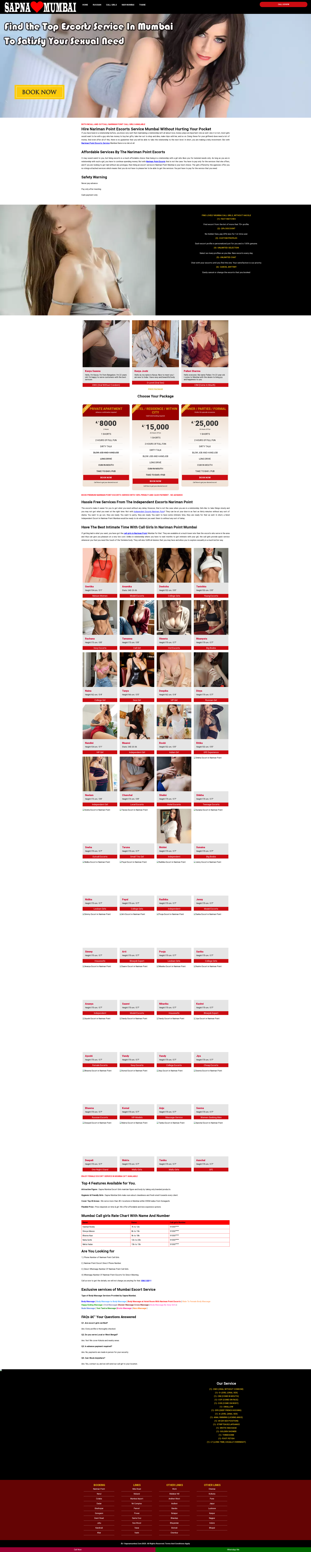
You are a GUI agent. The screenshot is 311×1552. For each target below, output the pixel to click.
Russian (97, 5)
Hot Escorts (174, 648)
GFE (211, 1169)
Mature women (100, 596)
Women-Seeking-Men (211, 1117)
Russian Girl (211, 700)
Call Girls (111, 5)
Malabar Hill (174, 1494)
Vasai (136, 1528)
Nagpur (212, 1518)
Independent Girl (137, 752)
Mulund (137, 1494)
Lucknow (212, 1508)
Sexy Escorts (100, 648)
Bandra (174, 1508)
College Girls (174, 596)
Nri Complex (137, 1503)
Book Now (106, 477)
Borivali (174, 1528)
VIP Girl (174, 700)
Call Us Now (283, 4)
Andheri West (174, 1499)
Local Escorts (137, 804)
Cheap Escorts (211, 1065)
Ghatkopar (99, 1508)
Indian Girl (174, 752)
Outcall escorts (100, 856)
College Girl (100, 700)
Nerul (99, 1494)
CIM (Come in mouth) (204, 385)
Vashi (136, 1533)
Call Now (78, 1549)
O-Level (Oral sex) (155, 382)
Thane (142, 5)
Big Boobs (211, 648)
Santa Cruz (136, 1518)
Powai (136, 1513)
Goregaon (99, 1513)
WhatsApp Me (233, 1549)
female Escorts (100, 1065)
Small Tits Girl (137, 856)
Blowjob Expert (137, 961)
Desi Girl (137, 700)
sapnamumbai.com (133, 1544)
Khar (99, 1533)
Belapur (174, 1513)
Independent (174, 856)
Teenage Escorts (211, 804)
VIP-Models (137, 1117)
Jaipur (212, 1503)
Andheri (174, 1503)
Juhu (99, 1523)
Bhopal (212, 1528)
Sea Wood (136, 1523)
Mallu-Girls (137, 1169)
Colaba (99, 1499)
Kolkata (212, 1494)
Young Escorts (211, 596)
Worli (174, 1489)
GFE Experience (211, 752)
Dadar (99, 1503)
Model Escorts (211, 908)
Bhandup (174, 1518)
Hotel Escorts (174, 804)
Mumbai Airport (136, 1499)
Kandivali (99, 1528)
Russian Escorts (100, 1117)
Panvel (137, 1508)
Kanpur (212, 1513)
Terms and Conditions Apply (177, 1544)
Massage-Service (174, 1117)
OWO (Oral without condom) (106, 385)
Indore (212, 1523)
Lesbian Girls (100, 908)
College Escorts (174, 1065)
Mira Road (136, 1489)
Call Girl (137, 648)
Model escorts (137, 596)
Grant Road (99, 1518)
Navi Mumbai (128, 5)
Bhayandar (174, 1523)
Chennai (212, 1489)
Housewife (100, 961)
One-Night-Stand (100, 1169)
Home (85, 5)
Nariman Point (99, 1489)
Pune (212, 1499)
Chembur (174, 1533)
